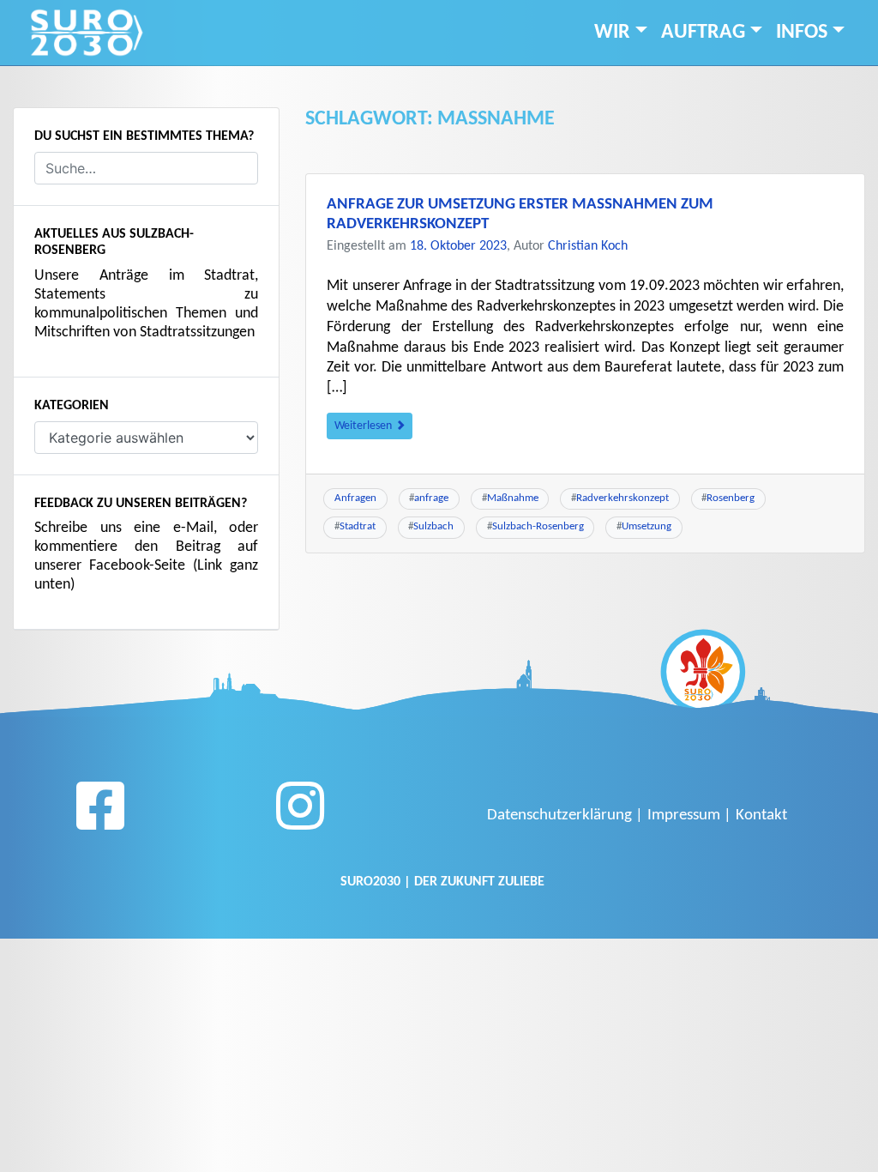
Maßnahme (512, 498)
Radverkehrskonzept (622, 498)
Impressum (683, 815)
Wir (612, 32)
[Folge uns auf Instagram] (300, 812)
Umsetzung (646, 526)
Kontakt (761, 815)
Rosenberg (731, 498)
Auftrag (703, 32)
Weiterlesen (364, 426)
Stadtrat (358, 526)
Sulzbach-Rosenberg (538, 526)
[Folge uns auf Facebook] (100, 812)
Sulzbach (433, 526)
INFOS (801, 32)
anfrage (431, 498)
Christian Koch (588, 246)
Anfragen (355, 498)
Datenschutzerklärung (559, 815)
